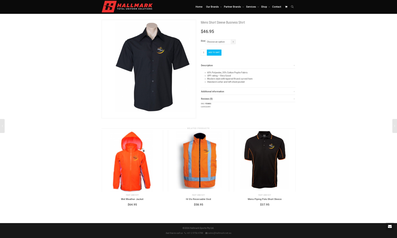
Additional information (212, 91)
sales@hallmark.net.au (219, 233)
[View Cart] (286, 7)
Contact (276, 6)
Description (207, 65)
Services (251, 6)
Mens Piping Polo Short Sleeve (265, 199)
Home (199, 6)
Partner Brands (233, 6)
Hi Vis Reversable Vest (198, 199)
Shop (264, 6)
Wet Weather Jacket (132, 199)
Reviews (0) (207, 99)
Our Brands (212, 6)
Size (203, 41)
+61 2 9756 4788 (195, 233)
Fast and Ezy (217, 107)
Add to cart (214, 52)
